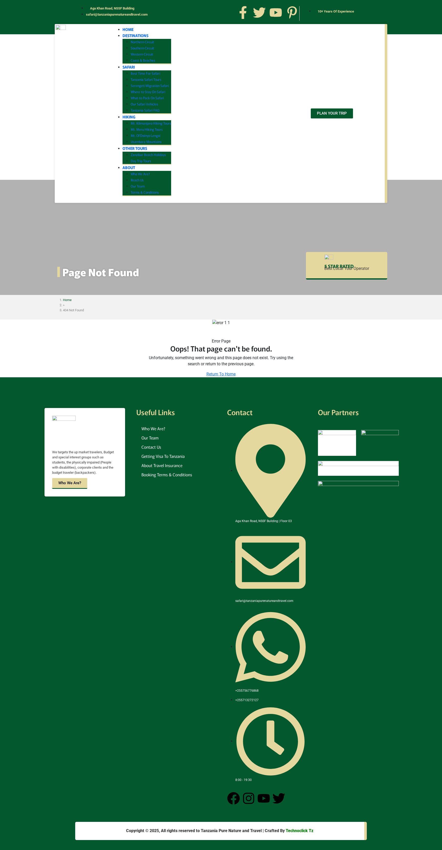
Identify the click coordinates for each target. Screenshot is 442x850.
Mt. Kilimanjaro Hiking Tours (151, 123)
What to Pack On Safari (147, 97)
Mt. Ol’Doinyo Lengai (145, 135)
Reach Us (137, 180)
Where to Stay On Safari (148, 91)
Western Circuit (142, 54)
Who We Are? (140, 173)
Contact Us (151, 447)
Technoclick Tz (299, 830)
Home (128, 29)
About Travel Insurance (161, 465)
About (129, 167)
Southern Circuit (142, 48)
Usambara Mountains (146, 141)
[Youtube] (275, 12)
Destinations (135, 35)
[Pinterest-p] (292, 12)
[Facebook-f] (243, 12)
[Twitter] (259, 12)
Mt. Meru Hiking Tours (147, 129)
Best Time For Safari (145, 73)
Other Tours (135, 148)
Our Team (138, 186)
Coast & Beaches (143, 60)
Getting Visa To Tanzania (163, 456)
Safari (129, 67)
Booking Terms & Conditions (166, 474)
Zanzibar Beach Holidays (148, 154)
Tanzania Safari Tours (146, 79)
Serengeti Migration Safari (150, 85)
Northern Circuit (142, 41)
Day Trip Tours (141, 160)
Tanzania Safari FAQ (145, 110)
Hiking (129, 116)
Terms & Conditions (145, 192)
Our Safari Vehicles (144, 104)
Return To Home (221, 374)
